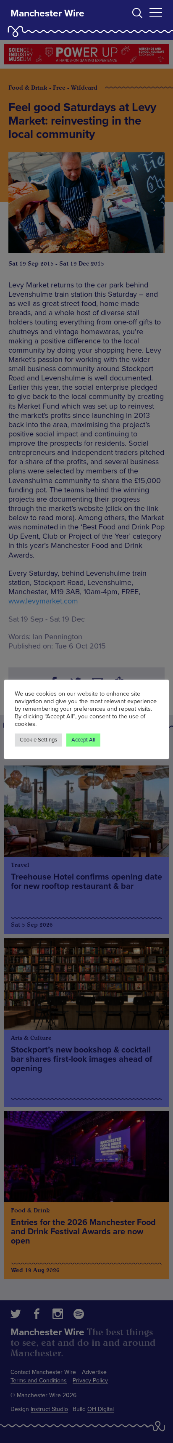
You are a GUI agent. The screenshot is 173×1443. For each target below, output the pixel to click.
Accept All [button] (83, 739)
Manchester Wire (47, 13)
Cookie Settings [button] (38, 739)
